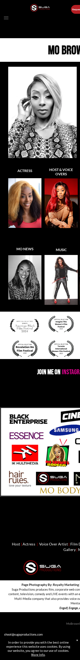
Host (16, 544)
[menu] (6, 18)
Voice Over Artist (53, 544)
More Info (38, 655)
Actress (29, 544)
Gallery (69, 549)
